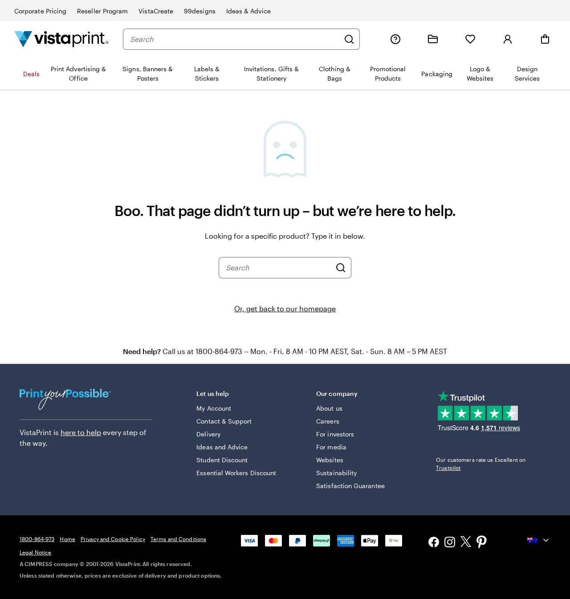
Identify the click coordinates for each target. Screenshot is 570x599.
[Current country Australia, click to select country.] (538, 540)
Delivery (208, 434)
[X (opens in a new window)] (465, 543)
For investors (335, 434)
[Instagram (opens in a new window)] (449, 543)
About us (329, 408)
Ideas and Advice (222, 447)
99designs (200, 11)
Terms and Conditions (178, 539)
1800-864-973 (37, 539)
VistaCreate (155, 11)
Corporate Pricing (40, 11)
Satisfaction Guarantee (350, 485)
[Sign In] (507, 39)
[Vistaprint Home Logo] (61, 39)
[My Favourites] (470, 39)
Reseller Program (102, 11)
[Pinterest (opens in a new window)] (481, 543)
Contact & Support (224, 421)
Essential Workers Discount (236, 473)
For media (331, 447)
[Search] (349, 39)
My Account (213, 408)
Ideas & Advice (248, 11)
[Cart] (545, 39)
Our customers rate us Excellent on (480, 463)
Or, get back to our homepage (285, 308)
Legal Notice (35, 552)
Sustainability (336, 473)
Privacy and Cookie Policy (113, 539)
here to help (81, 432)
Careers (327, 421)
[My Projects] (433, 39)
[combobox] (234, 39)
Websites (329, 460)
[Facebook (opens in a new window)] (433, 543)
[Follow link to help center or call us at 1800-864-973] (395, 39)
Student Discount (222, 460)
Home (67, 539)
